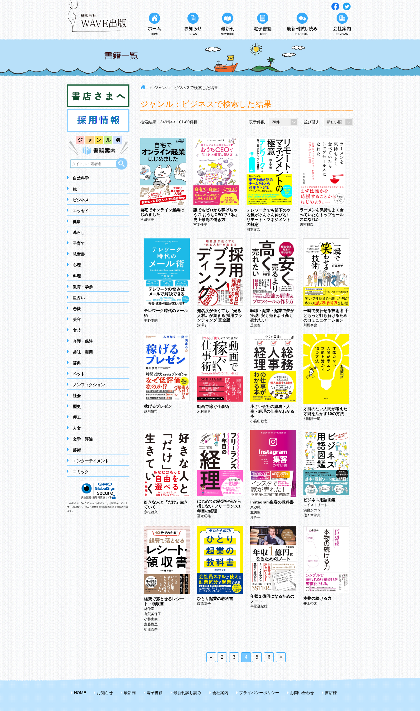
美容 (77, 319)
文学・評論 (83, 439)
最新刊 (130, 692)
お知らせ (105, 692)
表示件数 (257, 122)
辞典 (77, 363)
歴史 (77, 406)
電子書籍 (155, 692)
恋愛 (77, 308)
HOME (80, 692)
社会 (77, 395)
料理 (77, 276)
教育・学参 (83, 287)
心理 (77, 265)
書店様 (331, 692)
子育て (79, 243)
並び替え (312, 122)
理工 (77, 417)
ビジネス (81, 200)
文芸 (77, 330)
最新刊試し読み (187, 692)
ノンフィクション (89, 384)
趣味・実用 (83, 352)
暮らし (79, 232)
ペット (79, 374)
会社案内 (220, 692)
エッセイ (81, 210)
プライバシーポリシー (259, 692)
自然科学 (81, 178)
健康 (77, 221)
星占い (79, 297)
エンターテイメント (91, 461)
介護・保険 (83, 341)
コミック (81, 471)
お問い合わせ (302, 692)
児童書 (79, 254)
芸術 (77, 450)
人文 (77, 428)
